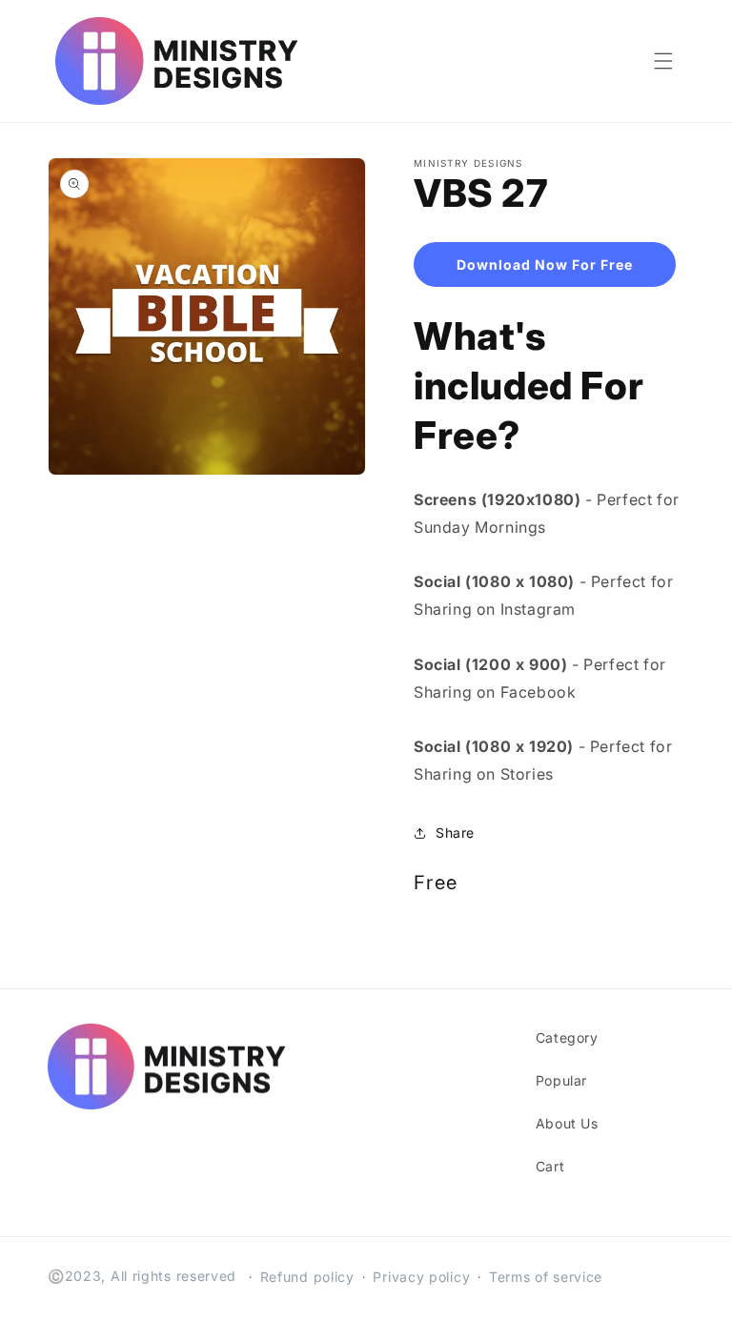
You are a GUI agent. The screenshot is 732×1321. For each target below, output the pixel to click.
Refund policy (307, 1277)
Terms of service (545, 1277)
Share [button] (455, 832)
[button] (663, 61)
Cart (550, 1166)
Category (567, 1037)
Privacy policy (421, 1277)
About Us (567, 1123)
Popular (561, 1080)
